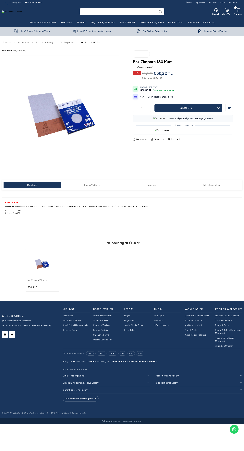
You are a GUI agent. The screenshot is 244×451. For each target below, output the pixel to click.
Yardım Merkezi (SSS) (103, 315)
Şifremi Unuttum (161, 325)
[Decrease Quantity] (135, 108)
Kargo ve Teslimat (101, 325)
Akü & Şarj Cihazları (224, 346)
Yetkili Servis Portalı (217, 2)
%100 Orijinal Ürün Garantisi (75, 325)
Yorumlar (152, 185)
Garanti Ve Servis (92, 185)
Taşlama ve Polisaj (223, 320)
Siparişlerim (200, 2)
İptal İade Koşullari (193, 325)
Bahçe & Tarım (222, 325)
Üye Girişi (158, 320)
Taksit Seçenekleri (211, 185)
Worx (140, 353)
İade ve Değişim (100, 330)
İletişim (189, 2)
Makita (91, 353)
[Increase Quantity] (148, 108)
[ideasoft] (107, 421)
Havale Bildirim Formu (133, 325)
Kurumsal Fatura (70, 330)
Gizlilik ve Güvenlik (193, 320)
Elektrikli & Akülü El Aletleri (227, 315)
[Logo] (12, 11)
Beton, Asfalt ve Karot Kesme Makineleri (228, 331)
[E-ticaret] (121, 421)
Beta (122, 353)
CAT (131, 353)
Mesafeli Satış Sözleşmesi (197, 315)
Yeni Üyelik (159, 315)
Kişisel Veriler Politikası (195, 335)
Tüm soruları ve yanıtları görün (79, 398)
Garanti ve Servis (101, 335)
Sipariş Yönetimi (100, 320)
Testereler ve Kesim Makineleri (224, 339)
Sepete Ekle (186, 107)
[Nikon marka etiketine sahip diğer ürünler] (141, 54)
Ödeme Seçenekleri (102, 339)
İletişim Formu (130, 320)
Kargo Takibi (130, 330)
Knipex (112, 353)
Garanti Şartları (191, 330)
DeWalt (101, 353)
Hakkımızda (233, 2)
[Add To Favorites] (229, 108)
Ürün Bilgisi (32, 185)
